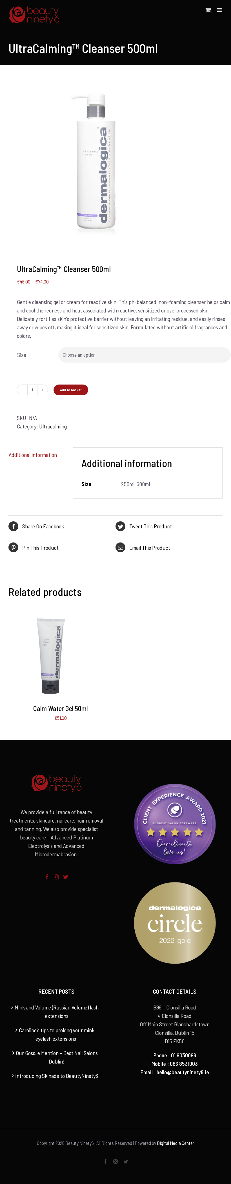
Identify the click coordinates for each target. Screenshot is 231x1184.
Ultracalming (53, 426)
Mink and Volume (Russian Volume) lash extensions (57, 1011)
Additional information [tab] (33, 454)
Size (21, 354)
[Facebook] (47, 876)
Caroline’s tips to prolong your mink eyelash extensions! (56, 1034)
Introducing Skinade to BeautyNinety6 (56, 1075)
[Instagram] (56, 876)
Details (70, 657)
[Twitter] (65, 876)
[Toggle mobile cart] (208, 10)
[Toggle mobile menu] (220, 10)
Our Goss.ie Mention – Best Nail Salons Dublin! (57, 1057)
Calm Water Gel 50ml (60, 708)
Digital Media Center (175, 1143)
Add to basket (71, 390)
